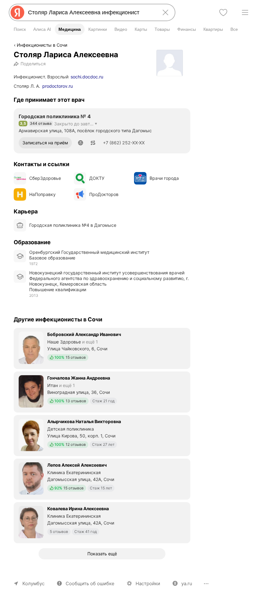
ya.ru (186, 583)
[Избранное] (223, 12)
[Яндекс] (17, 12)
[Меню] (245, 12)
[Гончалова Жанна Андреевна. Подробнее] (102, 391)
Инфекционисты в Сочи (42, 45)
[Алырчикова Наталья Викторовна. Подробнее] (102, 435)
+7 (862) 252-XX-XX (124, 142)
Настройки (148, 583)
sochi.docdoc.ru (87, 76)
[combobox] (90, 12)
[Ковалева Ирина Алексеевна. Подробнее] (102, 522)
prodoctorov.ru (57, 86)
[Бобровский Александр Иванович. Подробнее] (102, 348)
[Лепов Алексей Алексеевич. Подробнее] (102, 478)
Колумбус (33, 583)
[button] (80, 142)
